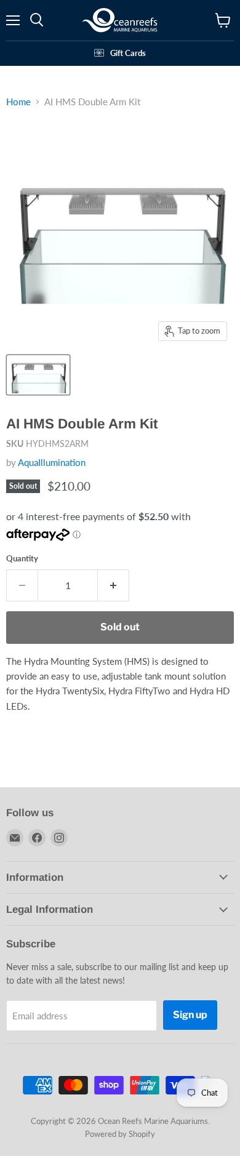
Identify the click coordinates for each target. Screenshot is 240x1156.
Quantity (22, 558)
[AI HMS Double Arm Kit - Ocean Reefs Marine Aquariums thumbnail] (38, 375)
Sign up (190, 1015)
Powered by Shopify (120, 1134)
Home (18, 102)
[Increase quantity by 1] (113, 585)
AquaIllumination (52, 462)
